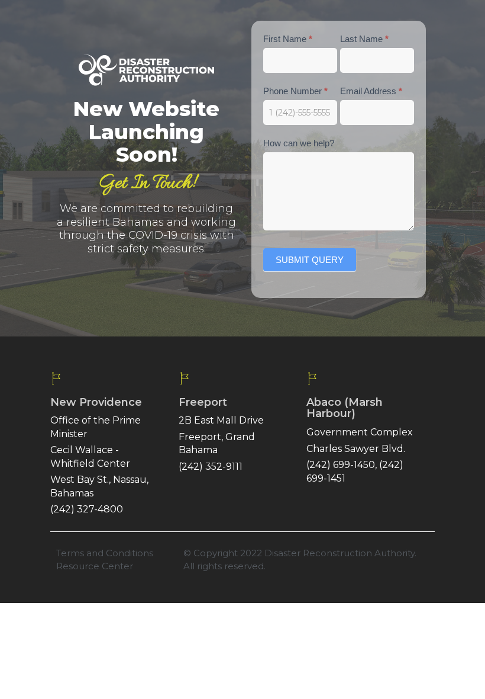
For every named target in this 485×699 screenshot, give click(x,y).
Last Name (364, 39)
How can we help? (298, 143)
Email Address (371, 91)
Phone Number (295, 91)
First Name (287, 39)
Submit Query (310, 260)
